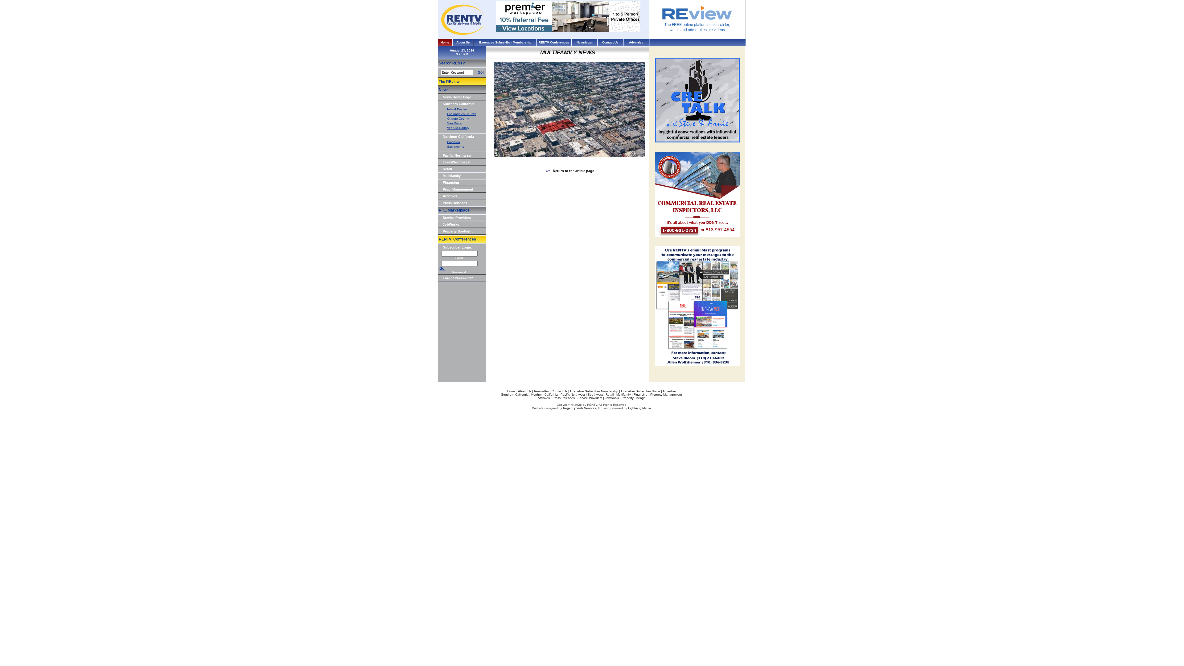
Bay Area (453, 142)
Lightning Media (639, 408)
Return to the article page (573, 171)
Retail (447, 169)
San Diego (454, 123)
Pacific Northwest (457, 155)
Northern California (458, 136)
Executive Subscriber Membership (505, 42)
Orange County (458, 118)
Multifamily (452, 176)
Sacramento (455, 146)
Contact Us (610, 42)
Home (445, 42)
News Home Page (457, 97)
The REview (449, 82)
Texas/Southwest (457, 162)
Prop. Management (458, 189)
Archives (450, 196)
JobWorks (451, 224)
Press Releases (455, 203)
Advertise (636, 42)
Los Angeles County (461, 114)
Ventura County (458, 128)
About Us (463, 42)
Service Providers (457, 218)
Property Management (666, 394)
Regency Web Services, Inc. (583, 408)
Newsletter (585, 42)
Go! (481, 72)
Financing (451, 182)
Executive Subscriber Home (640, 391)
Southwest (595, 394)
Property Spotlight (458, 231)
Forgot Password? (458, 278)
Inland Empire (457, 109)
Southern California (459, 104)
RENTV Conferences (554, 42)
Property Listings (633, 398)
